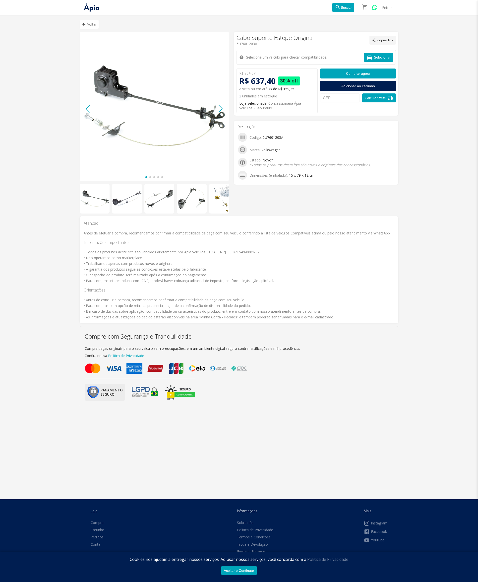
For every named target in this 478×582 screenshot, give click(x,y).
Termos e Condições (254, 537)
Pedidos (97, 537)
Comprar (98, 522)
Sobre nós (245, 522)
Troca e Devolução (252, 544)
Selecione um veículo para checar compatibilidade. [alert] (237, 27)
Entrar (387, 7)
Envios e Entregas (251, 551)
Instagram (379, 523)
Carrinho (97, 529)
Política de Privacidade (327, 559)
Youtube (377, 540)
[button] (89, 24)
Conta (95, 544)
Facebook (379, 531)
